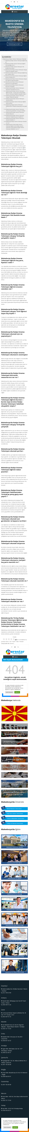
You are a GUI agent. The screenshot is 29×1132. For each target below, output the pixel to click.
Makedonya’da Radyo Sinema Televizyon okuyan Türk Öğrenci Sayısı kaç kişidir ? (16, 79)
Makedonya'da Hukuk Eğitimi (14, 863)
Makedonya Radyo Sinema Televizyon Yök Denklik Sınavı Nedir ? (14, 67)
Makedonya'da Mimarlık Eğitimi (14, 941)
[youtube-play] (14, 1)
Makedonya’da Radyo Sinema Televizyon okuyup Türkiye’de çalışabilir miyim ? (16, 70)
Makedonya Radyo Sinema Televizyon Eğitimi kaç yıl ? (16, 61)
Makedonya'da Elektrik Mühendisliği (14, 956)
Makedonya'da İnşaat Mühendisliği (14, 925)
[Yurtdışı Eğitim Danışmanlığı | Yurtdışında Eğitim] (14, 6)
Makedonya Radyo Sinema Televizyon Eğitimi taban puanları (16, 102)
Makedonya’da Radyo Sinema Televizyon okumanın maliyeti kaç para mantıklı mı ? (15, 116)
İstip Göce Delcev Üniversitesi (15, 813)
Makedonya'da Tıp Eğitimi (14, 878)
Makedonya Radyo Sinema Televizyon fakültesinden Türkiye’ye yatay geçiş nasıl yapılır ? (16, 106)
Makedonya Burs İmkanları (14, 742)
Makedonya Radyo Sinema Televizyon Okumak (14, 59)
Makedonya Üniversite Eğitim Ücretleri (14, 784)
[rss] (17, 1)
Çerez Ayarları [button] (7, 1127)
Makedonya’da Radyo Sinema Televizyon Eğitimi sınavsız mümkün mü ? (16, 76)
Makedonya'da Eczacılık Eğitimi (14, 909)
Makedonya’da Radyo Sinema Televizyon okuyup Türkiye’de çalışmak (15, 96)
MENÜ (15, 11)
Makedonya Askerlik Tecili (14, 726)
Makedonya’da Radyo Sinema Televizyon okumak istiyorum (15, 113)
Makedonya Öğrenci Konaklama (15, 751)
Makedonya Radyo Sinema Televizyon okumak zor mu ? (16, 122)
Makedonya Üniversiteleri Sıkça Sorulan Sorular (14, 794)
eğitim (24, 147)
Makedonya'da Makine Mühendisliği (14, 972)
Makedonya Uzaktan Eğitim (14, 775)
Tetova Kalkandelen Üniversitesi (15, 818)
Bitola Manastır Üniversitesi (14, 808)
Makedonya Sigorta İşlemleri (14, 767)
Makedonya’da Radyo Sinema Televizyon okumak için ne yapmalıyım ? (14, 82)
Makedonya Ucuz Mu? (14, 759)
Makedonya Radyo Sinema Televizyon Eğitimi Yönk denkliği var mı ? (15, 64)
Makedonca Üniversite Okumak (14, 847)
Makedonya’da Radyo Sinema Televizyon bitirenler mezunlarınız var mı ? (15, 88)
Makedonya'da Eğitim (14, 44)
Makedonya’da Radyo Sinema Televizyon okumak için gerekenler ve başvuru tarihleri (15, 110)
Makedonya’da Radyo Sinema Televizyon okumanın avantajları (14, 85)
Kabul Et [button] (15, 1127)
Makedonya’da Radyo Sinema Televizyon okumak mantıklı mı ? (15, 119)
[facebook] (11, 1)
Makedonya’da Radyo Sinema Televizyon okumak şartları (15, 99)
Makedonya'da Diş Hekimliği (14, 894)
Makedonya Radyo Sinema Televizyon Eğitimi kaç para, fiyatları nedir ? (16, 73)
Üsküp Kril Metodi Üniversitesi (15, 823)
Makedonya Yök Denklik (14, 734)
